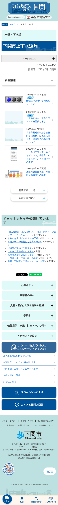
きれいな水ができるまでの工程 (23, 238)
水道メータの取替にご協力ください (25, 241)
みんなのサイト (50, 500)
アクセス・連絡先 (27, 335)
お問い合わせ (23, 425)
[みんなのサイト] (50, 500)
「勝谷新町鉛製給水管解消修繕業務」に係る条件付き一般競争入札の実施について (38, 137)
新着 (22, 500)
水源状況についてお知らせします (38, 102)
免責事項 (10, 425)
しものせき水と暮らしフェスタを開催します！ (38, 120)
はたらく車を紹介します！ (21, 251)
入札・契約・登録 (11, 375)
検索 (36, 500)
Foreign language (15, 17)
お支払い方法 (9, 382)
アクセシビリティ (9, 421)
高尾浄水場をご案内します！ (22, 254)
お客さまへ (27, 285)
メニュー (7, 499)
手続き (27, 315)
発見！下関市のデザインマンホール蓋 (26, 261)
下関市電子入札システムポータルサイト (22, 369)
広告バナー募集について (43, 425)
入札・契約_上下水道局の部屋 (27, 305)
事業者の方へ (27, 295)
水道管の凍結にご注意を (20, 248)
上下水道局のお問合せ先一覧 (17, 355)
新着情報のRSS (27, 198)
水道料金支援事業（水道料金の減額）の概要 (38, 173)
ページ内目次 (29, 58)
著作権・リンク (27, 421)
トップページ (14, 24)
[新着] (22, 500)
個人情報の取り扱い (45, 421)
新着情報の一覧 (27, 190)
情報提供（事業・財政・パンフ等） (27, 325)
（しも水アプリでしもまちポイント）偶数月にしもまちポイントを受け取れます (38, 157)
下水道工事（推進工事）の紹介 (23, 258)
